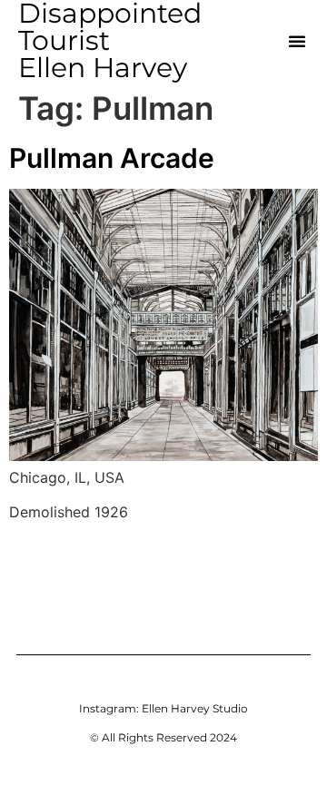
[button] (297, 40)
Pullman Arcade (111, 158)
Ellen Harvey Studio (195, 708)
